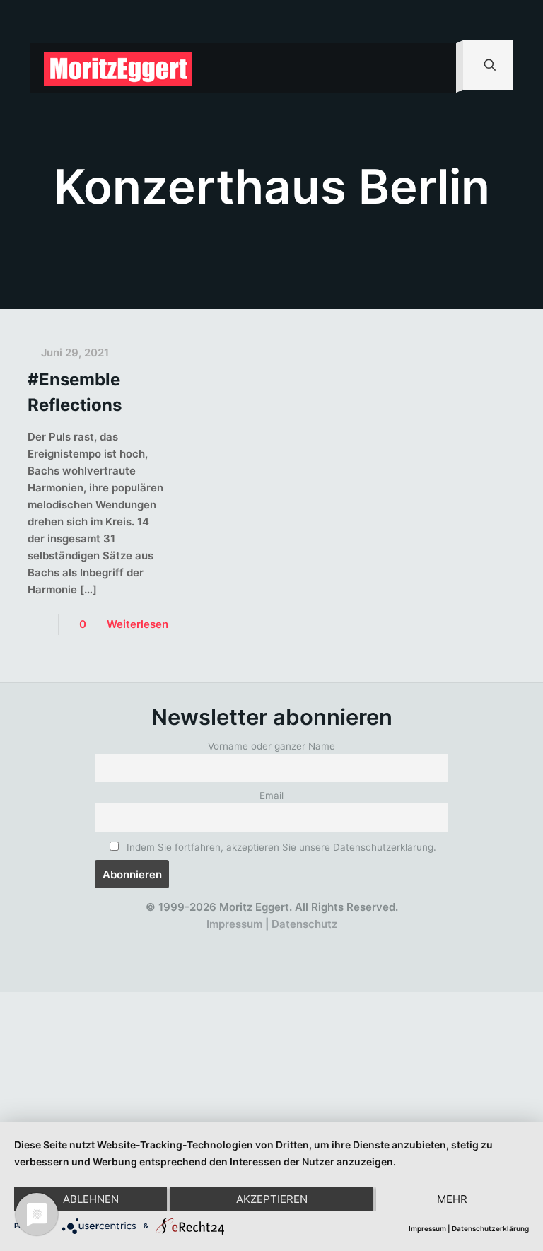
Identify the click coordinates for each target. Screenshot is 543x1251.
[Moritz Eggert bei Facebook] (188, 941)
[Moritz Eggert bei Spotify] (343, 941)
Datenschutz (304, 924)
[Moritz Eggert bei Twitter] (215, 941)
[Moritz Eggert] (118, 68)
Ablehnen (91, 1199)
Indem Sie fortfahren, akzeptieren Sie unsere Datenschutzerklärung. (280, 847)
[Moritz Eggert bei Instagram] (266, 941)
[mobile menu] (433, 68)
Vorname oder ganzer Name (271, 746)
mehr (452, 1199)
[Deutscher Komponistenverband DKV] (318, 941)
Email (271, 795)
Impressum (234, 924)
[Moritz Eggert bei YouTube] (240, 941)
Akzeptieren (272, 1199)
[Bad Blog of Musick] (292, 941)
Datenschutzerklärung (490, 1228)
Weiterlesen (137, 624)
